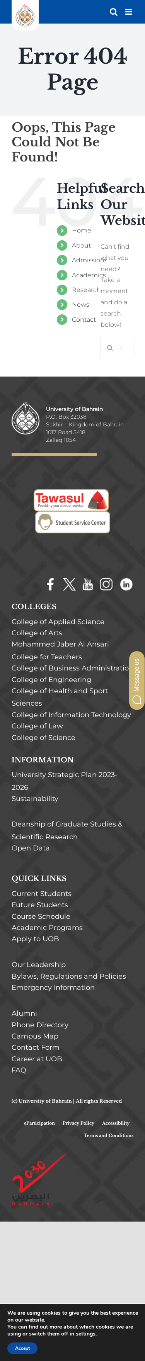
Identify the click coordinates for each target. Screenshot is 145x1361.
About (81, 245)
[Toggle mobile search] (114, 12)
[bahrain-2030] (41, 1152)
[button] (137, 680)
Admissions (89, 260)
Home (81, 230)
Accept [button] (22, 1348)
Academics (89, 275)
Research (86, 290)
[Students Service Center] (72, 516)
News (80, 304)
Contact (84, 319)
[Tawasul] (71, 494)
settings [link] (86, 1333)
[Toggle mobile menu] (129, 12)
